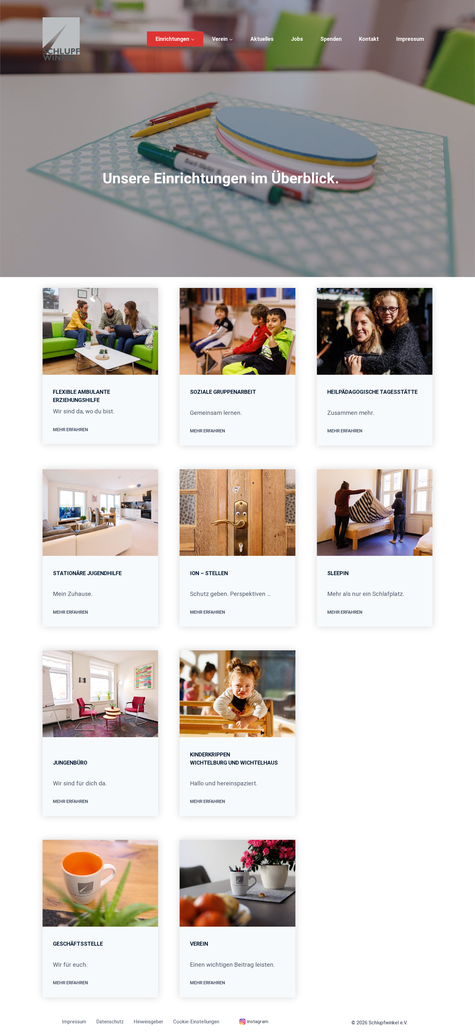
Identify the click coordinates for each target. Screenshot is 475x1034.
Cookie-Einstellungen (196, 1022)
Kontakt (369, 39)
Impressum (410, 39)
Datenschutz (110, 1022)
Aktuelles (262, 39)
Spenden (331, 39)
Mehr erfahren (70, 429)
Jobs (297, 39)
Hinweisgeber (148, 1022)
